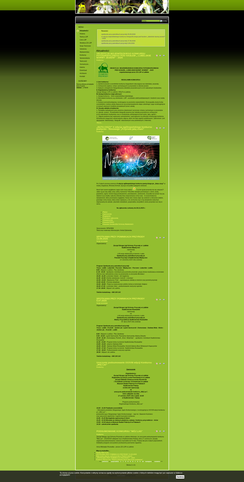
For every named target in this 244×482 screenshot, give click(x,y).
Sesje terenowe (85, 46)
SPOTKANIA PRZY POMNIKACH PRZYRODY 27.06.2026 (118, 41)
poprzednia (115, 461)
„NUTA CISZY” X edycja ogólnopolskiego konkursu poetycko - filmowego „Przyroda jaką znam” (124, 128)
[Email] (163, 57)
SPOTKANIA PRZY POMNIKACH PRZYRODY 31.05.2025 (116, 454)
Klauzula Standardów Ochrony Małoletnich (118, 224)
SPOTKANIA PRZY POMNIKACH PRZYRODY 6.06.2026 (118, 43)
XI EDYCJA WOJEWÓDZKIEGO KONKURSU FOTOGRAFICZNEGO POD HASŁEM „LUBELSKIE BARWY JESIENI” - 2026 (133, 37)
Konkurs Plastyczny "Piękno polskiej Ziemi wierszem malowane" (119, 460)
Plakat (105, 212)
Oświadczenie (108, 220)
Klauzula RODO (108, 222)
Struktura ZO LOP (86, 43)
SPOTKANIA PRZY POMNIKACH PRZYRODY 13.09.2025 (120, 237)
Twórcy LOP (84, 37)
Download (83, 70)
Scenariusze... (84, 64)
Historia (82, 34)
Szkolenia (83, 49)
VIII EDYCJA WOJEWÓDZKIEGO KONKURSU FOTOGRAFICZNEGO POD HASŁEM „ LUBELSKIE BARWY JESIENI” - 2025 (123, 55)
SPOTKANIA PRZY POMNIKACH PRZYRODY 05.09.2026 (118, 34)
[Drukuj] (160, 57)
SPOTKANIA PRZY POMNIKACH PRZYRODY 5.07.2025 (120, 299)
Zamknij (180, 477)
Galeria (82, 67)
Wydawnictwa (84, 52)
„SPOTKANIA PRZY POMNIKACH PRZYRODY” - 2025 (115, 458)
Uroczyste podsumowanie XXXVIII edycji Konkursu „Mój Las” (124, 363)
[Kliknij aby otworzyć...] (131, 180)
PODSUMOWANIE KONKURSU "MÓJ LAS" (119, 431)
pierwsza (105, 461)
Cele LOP (83, 40)
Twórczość (83, 61)
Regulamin (107, 216)
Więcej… (99, 122)
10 (143, 461)
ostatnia (157, 461)
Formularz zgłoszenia (110, 218)
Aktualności (84, 31)
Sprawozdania (85, 58)
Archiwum (83, 73)
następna (148, 461)
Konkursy (83, 55)
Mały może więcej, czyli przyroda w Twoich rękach (114, 456)
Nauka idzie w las (102, 452)
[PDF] (156, 57)
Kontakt (82, 76)
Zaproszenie (107, 214)
